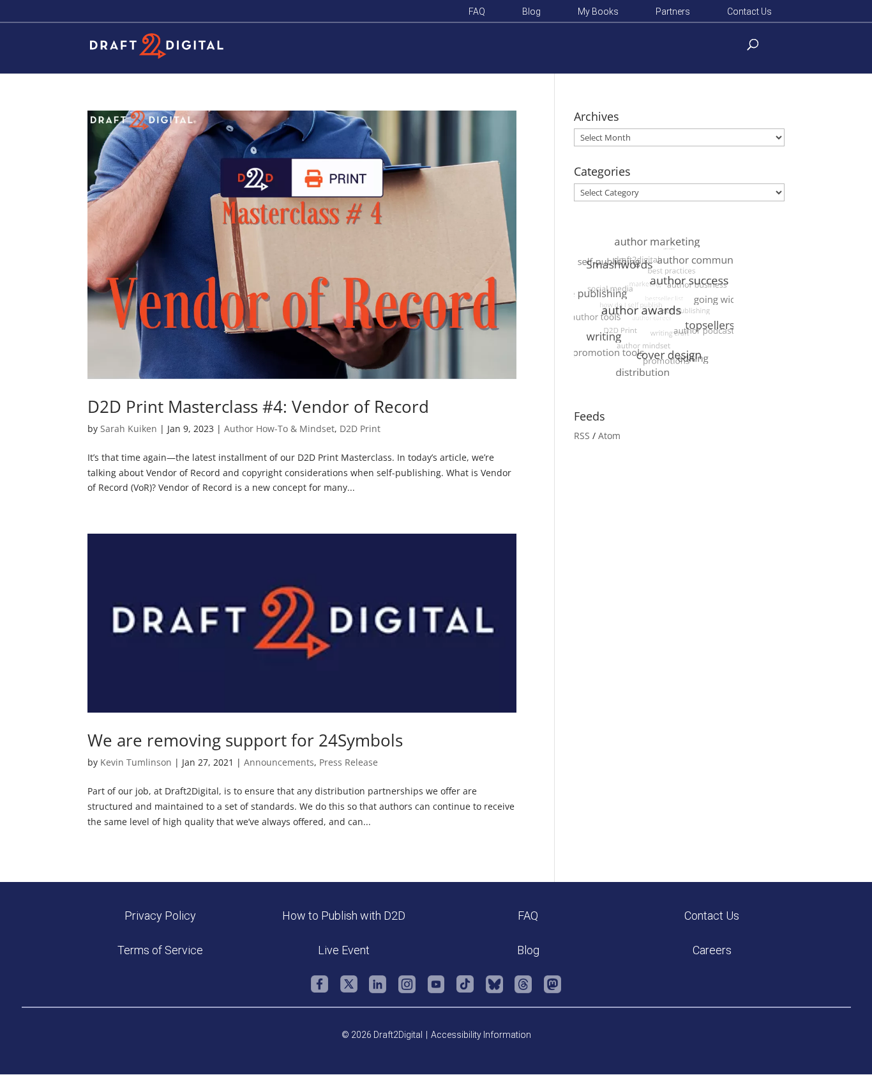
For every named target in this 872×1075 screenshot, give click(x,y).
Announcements (279, 762)
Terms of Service (160, 950)
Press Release (348, 762)
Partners (673, 12)
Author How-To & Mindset (279, 428)
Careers (712, 950)
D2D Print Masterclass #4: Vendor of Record (258, 406)
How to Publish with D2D (343, 915)
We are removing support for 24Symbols (245, 740)
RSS (582, 435)
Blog (531, 12)
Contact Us (749, 12)
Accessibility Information (481, 1035)
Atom (609, 435)
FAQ (477, 12)
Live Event (344, 950)
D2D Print (360, 428)
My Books (598, 12)
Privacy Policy (160, 915)
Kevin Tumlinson (136, 762)
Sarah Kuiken (128, 428)
